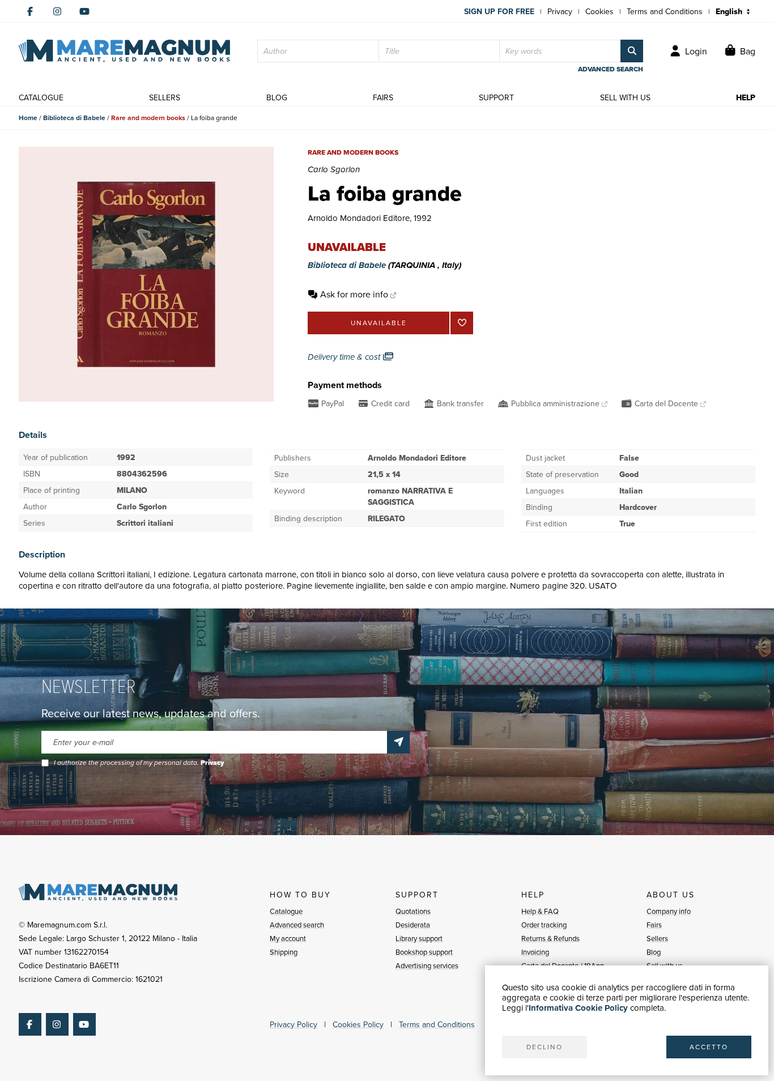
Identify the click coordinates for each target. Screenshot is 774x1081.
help (745, 97)
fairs (383, 97)
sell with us (625, 97)
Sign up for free (499, 11)
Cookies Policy (358, 1024)
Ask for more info (354, 294)
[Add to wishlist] (461, 323)
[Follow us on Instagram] (57, 11)
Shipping (283, 952)
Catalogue (286, 911)
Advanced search (297, 925)
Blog (654, 952)
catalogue (41, 97)
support (496, 97)
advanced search (610, 69)
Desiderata (412, 925)
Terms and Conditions (665, 11)
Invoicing (535, 952)
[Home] (124, 51)
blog (276, 97)
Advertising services (426, 965)
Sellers (657, 938)
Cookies (599, 11)
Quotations (413, 911)
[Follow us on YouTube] (84, 11)
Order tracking (544, 925)
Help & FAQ (540, 911)
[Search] (631, 51)
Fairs (654, 925)
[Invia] (398, 742)
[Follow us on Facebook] (30, 11)
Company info (669, 911)
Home (28, 117)
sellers (164, 97)
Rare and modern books (148, 117)
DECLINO (544, 1047)
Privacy (559, 11)
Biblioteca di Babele (74, 117)
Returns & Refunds (550, 938)
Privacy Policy (293, 1024)
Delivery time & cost (345, 357)
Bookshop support (424, 952)
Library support (419, 938)
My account (288, 938)
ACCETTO (709, 1047)
